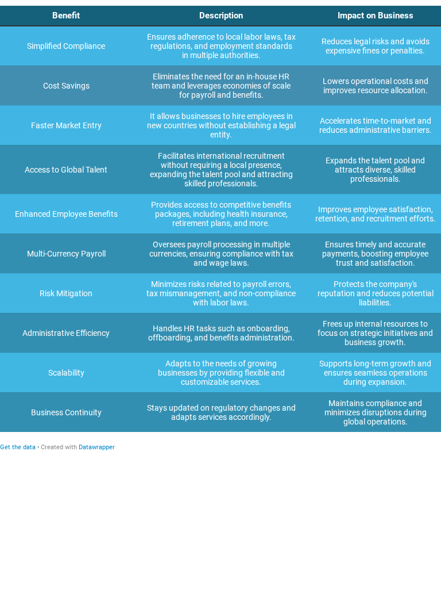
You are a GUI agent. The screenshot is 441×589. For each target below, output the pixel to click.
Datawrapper (97, 447)
